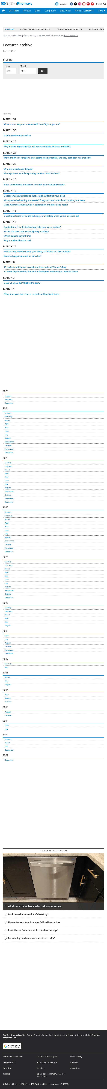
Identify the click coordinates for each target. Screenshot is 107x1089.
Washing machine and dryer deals (35, 29)
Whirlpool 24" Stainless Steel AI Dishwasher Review (34, 906)
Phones (90, 10)
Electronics (65, 10)
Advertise (7, 1068)
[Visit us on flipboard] (92, 3)
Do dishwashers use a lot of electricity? (28, 914)
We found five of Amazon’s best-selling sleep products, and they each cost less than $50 (47, 157)
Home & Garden (79, 10)
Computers (50, 10)
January (8, 396)
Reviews (27, 10)
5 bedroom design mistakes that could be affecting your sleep (34, 195)
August (8, 438)
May (6, 427)
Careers (6, 1074)
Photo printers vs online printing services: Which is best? (32, 173)
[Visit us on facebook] (71, 3)
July (6, 434)
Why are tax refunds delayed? (18, 169)
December (9, 403)
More (100, 10)
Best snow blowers (97, 29)
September (9, 442)
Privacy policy (76, 1056)
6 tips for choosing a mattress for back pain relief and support (34, 184)
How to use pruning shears (70, 29)
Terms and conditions (12, 1056)
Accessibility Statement (47, 1062)
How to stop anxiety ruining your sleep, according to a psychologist (37, 251)
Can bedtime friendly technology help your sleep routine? (32, 227)
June (6, 431)
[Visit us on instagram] (79, 3)
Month (23, 66)
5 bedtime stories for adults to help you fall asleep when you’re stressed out (41, 215)
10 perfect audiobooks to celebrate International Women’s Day (35, 267)
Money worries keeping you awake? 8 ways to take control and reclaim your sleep (44, 200)
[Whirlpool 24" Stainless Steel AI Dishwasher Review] (53, 881)
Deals (37, 10)
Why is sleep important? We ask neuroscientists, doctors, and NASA (37, 146)
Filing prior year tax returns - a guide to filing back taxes (31, 294)
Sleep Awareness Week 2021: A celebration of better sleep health (36, 204)
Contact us (75, 1068)
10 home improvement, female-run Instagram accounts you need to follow (41, 271)
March (7, 420)
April (7, 424)
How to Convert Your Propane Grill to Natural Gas (34, 922)
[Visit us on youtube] (83, 3)
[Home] (3, 11)
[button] (101, 4)
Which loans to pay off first (17, 235)
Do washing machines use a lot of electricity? (31, 938)
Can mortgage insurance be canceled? (22, 256)
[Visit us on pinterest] (88, 3)
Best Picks (14, 10)
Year (8, 66)
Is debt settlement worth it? (17, 135)
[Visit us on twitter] (75, 3)
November (9, 449)
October (8, 445)
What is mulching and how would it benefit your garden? (32, 124)
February (8, 399)
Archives (74, 1062)
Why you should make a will (17, 240)
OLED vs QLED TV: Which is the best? (22, 282)
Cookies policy (9, 1062)
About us (40, 1068)
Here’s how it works (71, 36)
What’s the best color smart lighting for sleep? (26, 231)
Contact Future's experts (47, 1056)
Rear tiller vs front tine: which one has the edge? (33, 930)
